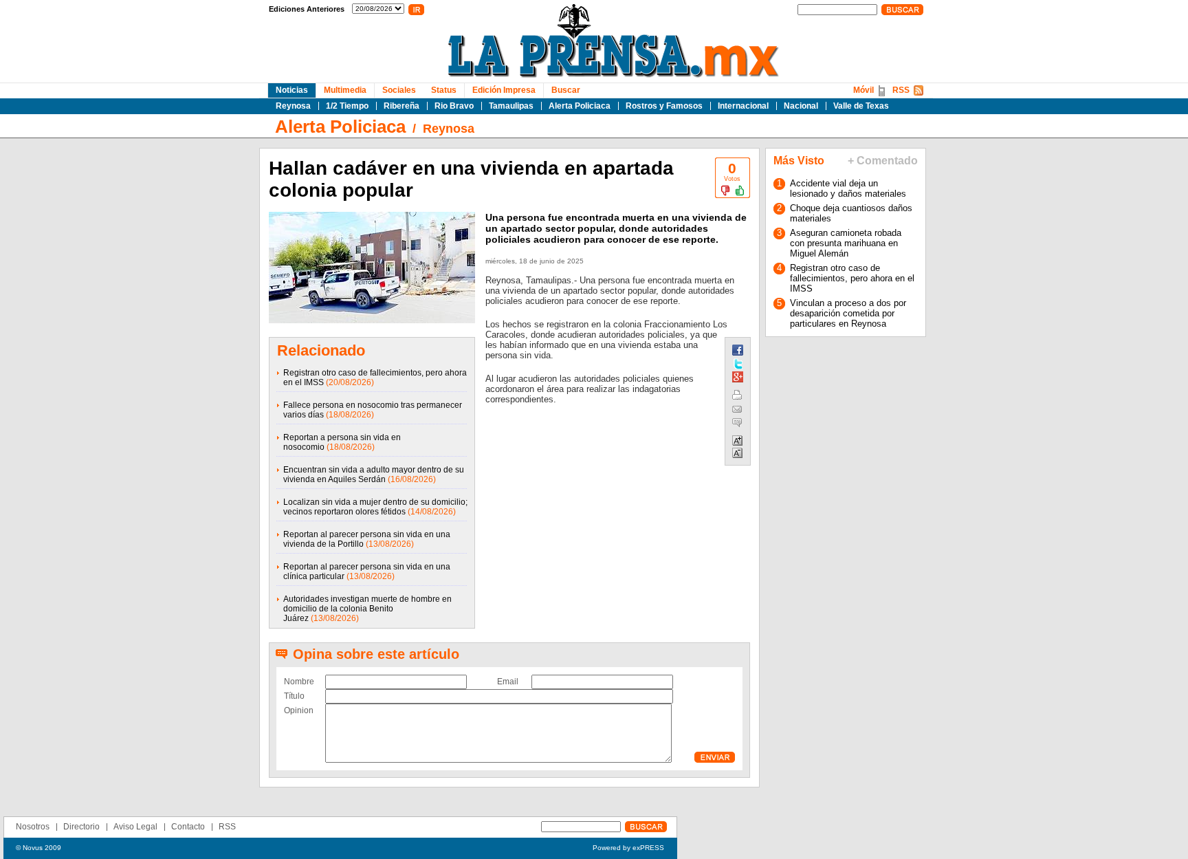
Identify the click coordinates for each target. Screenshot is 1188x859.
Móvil (863, 90)
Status (443, 90)
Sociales (399, 90)
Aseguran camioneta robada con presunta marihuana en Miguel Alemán (845, 243)
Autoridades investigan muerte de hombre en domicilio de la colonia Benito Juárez (367, 608)
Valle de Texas (861, 106)
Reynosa (293, 106)
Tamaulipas (511, 106)
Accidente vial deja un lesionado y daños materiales (848, 188)
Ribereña (401, 106)
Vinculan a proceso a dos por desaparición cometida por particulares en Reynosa (848, 313)
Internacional (743, 106)
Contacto (188, 826)
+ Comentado (883, 160)
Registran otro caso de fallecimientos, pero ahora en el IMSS (852, 278)
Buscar (565, 90)
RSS (901, 90)
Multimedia (345, 90)
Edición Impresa (504, 90)
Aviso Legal (135, 826)
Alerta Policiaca (579, 106)
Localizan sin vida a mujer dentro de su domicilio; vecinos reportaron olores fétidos (375, 507)
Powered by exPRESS (628, 847)
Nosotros (33, 826)
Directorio (81, 826)
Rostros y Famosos (664, 106)
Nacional (801, 106)
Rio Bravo (454, 106)
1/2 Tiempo (347, 106)
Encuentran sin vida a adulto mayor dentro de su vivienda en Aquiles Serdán (373, 474)
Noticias (292, 90)
